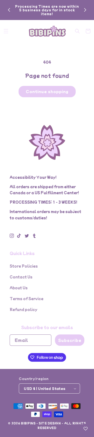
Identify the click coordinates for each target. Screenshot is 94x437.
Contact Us (21, 276)
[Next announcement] (85, 10)
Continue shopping (47, 91)
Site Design (50, 423)
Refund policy (23, 309)
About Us (19, 287)
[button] (6, 31)
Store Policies (24, 266)
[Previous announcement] (9, 10)
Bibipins (28, 423)
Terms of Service (26, 298)
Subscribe (69, 340)
